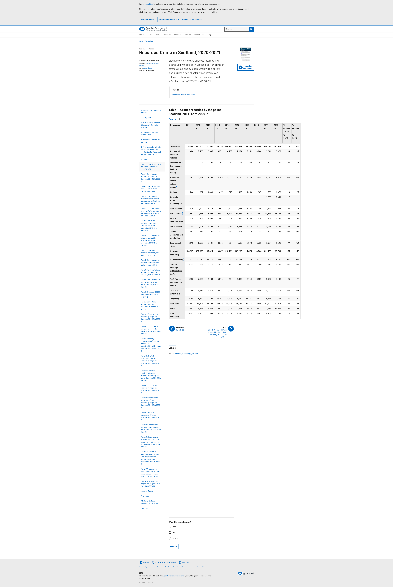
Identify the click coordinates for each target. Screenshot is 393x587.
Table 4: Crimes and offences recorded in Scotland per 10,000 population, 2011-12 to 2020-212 (149, 226)
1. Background (146, 118)
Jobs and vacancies (192, 567)
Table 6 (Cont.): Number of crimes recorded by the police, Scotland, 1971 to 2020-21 (150, 283)
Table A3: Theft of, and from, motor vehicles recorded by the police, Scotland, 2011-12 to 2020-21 (150, 361)
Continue (173, 546)
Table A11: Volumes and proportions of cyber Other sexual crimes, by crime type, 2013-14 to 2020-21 (150, 472)
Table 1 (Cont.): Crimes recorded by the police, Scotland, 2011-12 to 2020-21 (150, 177)
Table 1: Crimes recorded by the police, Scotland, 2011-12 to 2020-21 (151, 166)
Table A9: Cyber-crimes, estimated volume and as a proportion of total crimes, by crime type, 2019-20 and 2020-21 (150, 442)
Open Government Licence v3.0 (174, 576)
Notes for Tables (147, 491)
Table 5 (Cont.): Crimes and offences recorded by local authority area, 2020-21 (150, 262)
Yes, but (176, 538)
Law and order (147, 68)
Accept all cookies (147, 20)
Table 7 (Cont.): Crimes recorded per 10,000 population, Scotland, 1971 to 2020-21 (150, 305)
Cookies (167, 567)
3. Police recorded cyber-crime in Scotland (149, 133)
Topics (149, 35)
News (157, 35)
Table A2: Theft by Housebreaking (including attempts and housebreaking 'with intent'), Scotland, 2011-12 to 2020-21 (151, 345)
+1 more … (142, 65)
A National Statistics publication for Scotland (149, 502)
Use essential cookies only (169, 20)
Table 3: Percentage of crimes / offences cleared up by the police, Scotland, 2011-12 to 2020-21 (150, 200)
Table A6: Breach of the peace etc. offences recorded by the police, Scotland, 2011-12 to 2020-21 (150, 403)
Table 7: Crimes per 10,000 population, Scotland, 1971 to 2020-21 (150, 294)
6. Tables (144, 159)
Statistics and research (182, 35)
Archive (152, 567)
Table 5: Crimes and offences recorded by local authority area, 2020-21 (150, 252)
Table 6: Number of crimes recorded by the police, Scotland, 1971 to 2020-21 (150, 272)
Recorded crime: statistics (183, 94)
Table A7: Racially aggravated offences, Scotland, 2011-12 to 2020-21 (150, 416)
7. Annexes (145, 496)
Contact (159, 567)
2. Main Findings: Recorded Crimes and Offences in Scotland (150, 125)
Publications (166, 35)
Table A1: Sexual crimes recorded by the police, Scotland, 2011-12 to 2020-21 (150, 318)
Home (141, 41)
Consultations (199, 35)
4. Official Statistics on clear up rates (151, 141)
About (141, 35)
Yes (174, 527)
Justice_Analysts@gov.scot (186, 353)
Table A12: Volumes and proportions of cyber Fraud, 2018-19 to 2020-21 (150, 483)
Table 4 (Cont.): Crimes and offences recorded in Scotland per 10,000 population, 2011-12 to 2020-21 (150, 240)
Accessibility (143, 567)
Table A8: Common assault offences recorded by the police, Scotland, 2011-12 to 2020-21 (151, 428)
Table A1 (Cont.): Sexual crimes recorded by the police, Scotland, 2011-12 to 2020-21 (151, 330)
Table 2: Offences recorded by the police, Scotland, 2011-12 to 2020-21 (150, 188)
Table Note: (174, 119)
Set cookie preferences (192, 19)
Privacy (204, 567)
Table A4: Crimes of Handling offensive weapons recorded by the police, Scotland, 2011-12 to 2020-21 (151, 376)
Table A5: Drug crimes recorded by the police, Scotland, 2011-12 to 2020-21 (150, 389)
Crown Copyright (178, 567)
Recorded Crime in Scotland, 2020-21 (151, 111)
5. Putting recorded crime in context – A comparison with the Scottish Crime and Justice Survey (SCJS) (151, 150)
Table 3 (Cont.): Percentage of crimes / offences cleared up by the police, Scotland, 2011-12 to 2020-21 (151, 212)
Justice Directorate (153, 63)
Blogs (209, 35)
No (174, 532)
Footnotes (144, 508)
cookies (149, 4)
